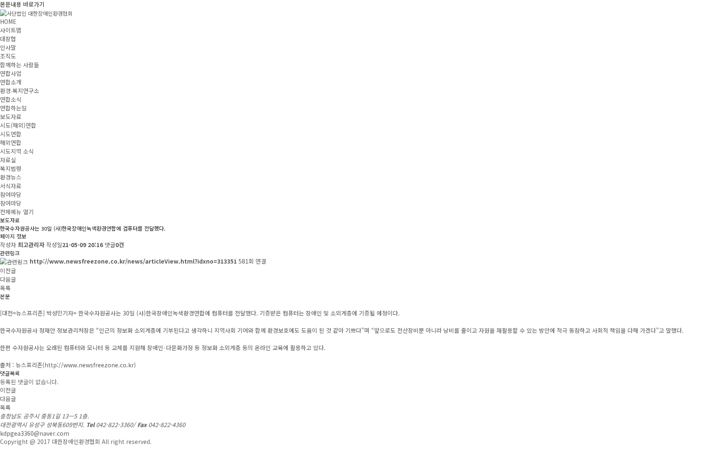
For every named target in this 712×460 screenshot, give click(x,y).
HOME (8, 21)
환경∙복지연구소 (19, 90)
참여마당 (10, 194)
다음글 (8, 279)
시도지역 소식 (17, 151)
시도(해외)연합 (18, 125)
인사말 (8, 47)
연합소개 (10, 82)
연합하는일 (13, 108)
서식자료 (10, 186)
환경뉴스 (10, 177)
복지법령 (10, 168)
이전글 (8, 270)
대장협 (8, 39)
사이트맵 (10, 30)
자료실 (8, 160)
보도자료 (10, 116)
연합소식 (10, 99)
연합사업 (10, 73)
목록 (5, 288)
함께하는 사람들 (19, 65)
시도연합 (10, 134)
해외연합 (10, 142)
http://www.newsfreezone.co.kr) (90, 365)
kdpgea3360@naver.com (34, 433)
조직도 (8, 56)
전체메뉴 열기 (17, 212)
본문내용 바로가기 (22, 4)
